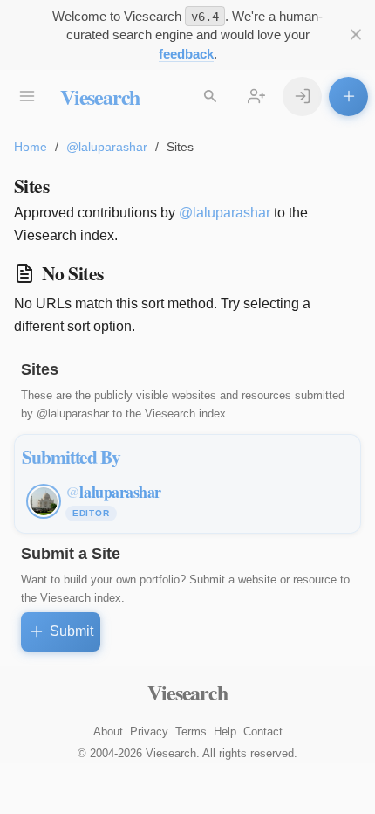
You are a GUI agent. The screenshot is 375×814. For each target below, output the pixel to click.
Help (225, 731)
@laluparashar (106, 147)
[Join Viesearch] (256, 96)
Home (30, 147)
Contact (263, 731)
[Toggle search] (209, 96)
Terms (191, 731)
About (108, 731)
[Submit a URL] (348, 96)
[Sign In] (302, 96)
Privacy (149, 731)
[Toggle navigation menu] (26, 96)
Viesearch (100, 96)
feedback (186, 53)
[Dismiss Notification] (355, 34)
